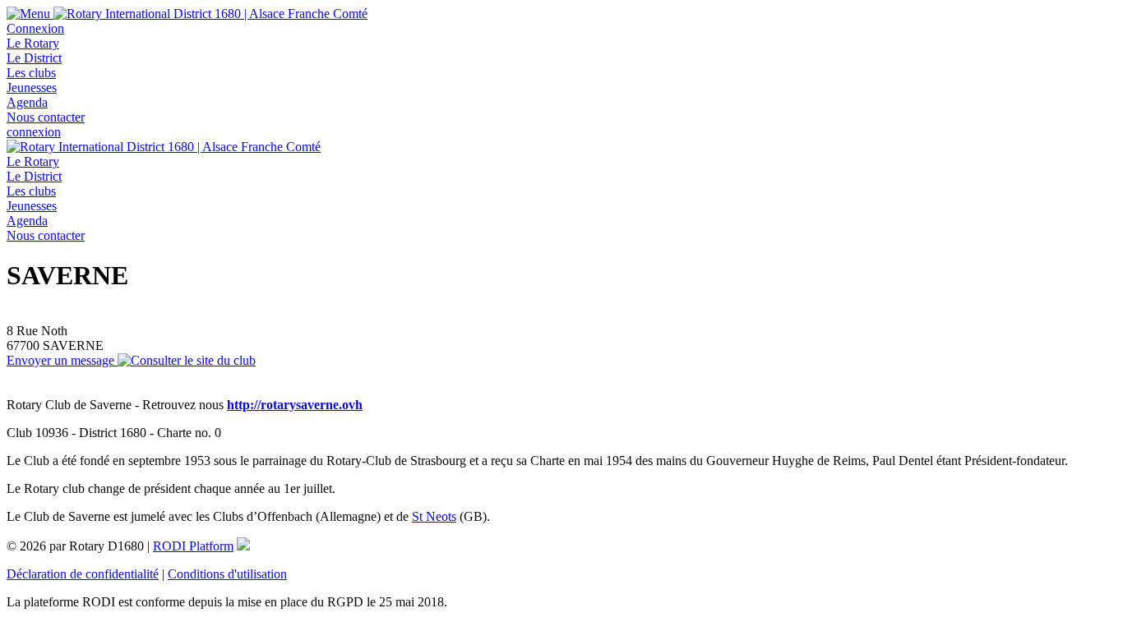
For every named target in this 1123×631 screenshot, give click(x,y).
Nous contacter (46, 117)
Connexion (35, 28)
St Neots (434, 516)
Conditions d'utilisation (227, 574)
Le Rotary (33, 43)
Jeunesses (32, 87)
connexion (34, 132)
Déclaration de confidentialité (83, 574)
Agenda (27, 102)
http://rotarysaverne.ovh (295, 405)
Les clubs (31, 73)
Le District (34, 58)
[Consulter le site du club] (187, 360)
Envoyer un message (62, 360)
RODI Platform (193, 546)
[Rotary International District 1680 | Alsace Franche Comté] (210, 14)
